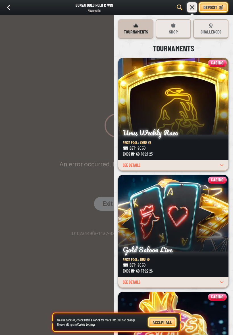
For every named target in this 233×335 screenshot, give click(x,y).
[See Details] (221, 165)
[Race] (192, 7)
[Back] (8, 7)
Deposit (210, 7)
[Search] (179, 7)
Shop (173, 31)
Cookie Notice (92, 320)
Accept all (162, 322)
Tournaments (136, 31)
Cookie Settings (86, 324)
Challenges (211, 31)
